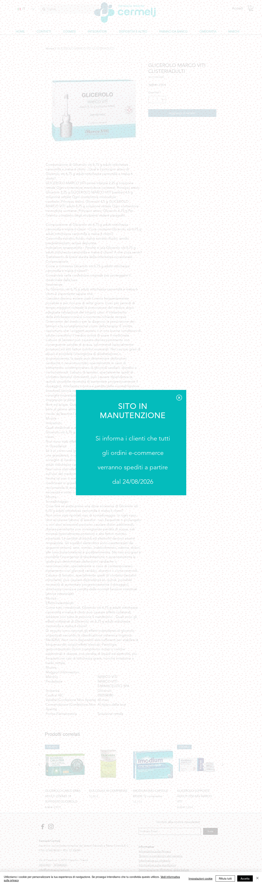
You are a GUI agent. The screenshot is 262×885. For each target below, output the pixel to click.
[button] (179, 397)
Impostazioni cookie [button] (201, 878)
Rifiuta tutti (225, 878)
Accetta (245, 878)
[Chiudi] (257, 878)
